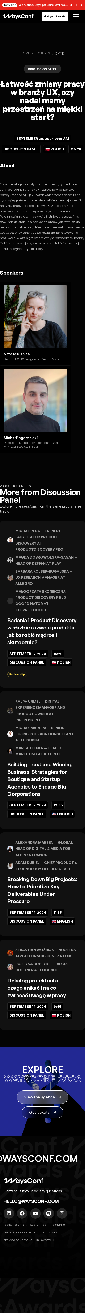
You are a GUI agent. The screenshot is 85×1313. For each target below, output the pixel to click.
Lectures (42, 53)
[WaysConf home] (18, 16)
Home (25, 53)
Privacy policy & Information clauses (31, 1232)
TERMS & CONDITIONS (18, 1240)
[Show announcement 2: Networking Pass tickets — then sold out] (76, 5)
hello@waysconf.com (31, 1201)
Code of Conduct (54, 1225)
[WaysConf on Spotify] (48, 1213)
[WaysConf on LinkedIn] (9, 1213)
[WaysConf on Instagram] (62, 1213)
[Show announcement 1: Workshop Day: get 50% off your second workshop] (71, 5)
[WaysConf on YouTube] (35, 1213)
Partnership (17, 674)
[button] (75, 16)
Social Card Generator (21, 1225)
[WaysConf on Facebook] (22, 1213)
